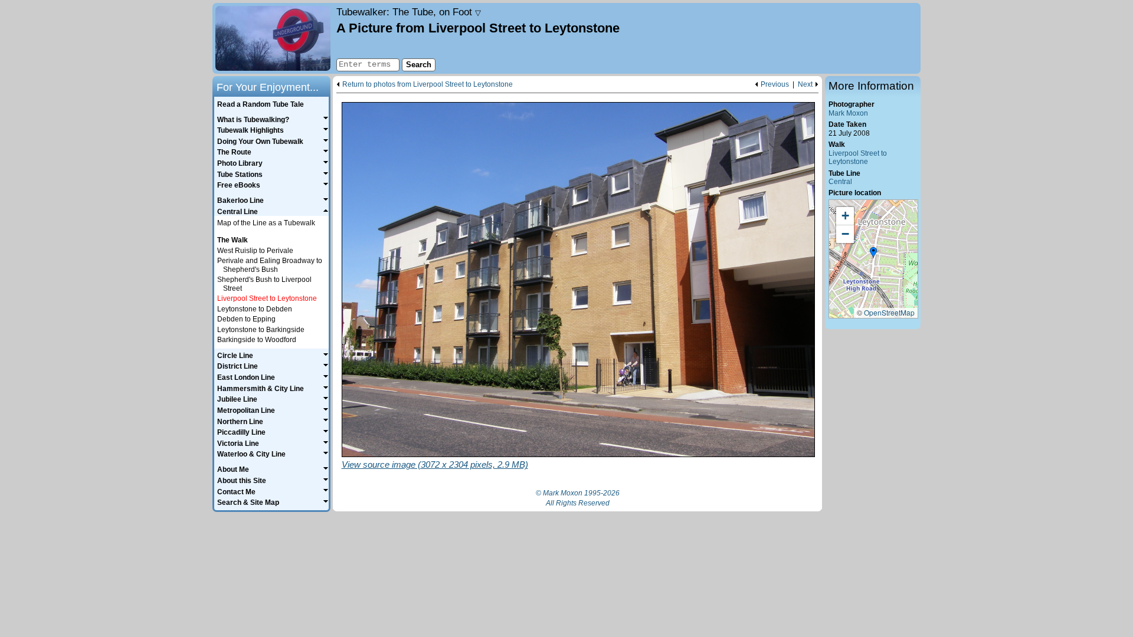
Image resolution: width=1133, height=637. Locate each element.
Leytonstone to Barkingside (260, 330)
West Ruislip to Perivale (255, 251)
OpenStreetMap (889, 312)
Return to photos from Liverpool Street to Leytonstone (427, 84)
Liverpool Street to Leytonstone (858, 157)
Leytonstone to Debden (254, 309)
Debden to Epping (246, 319)
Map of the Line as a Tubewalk (266, 223)
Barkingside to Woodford (256, 340)
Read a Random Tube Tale (260, 104)
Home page (272, 38)
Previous (775, 84)
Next (805, 84)
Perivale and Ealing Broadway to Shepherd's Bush (269, 265)
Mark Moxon (848, 113)
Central (840, 182)
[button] (873, 253)
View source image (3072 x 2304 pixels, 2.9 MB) (435, 464)
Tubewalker (408, 12)
